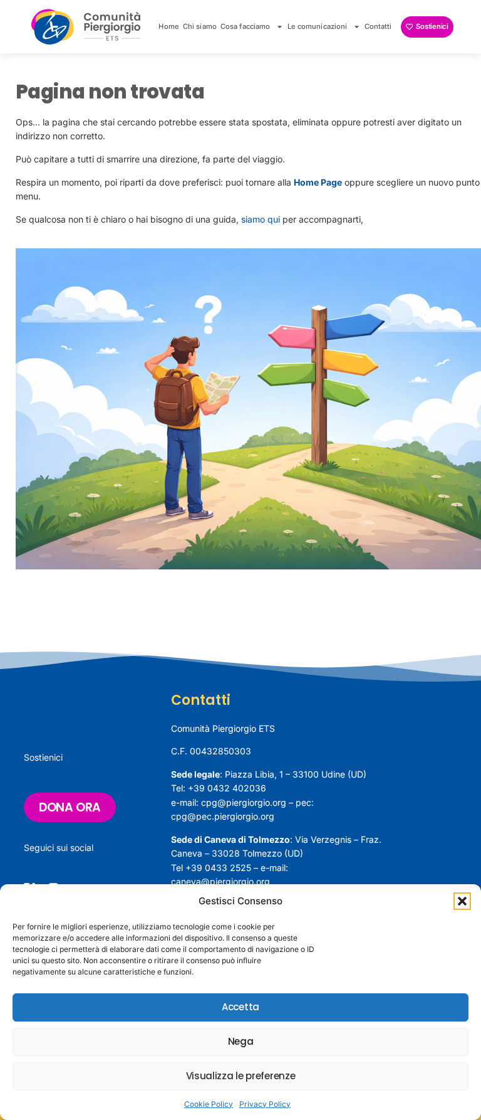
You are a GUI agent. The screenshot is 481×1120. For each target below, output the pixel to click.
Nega (241, 1041)
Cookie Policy (208, 1104)
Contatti (378, 26)
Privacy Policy (265, 1104)
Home (168, 26)
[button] (462, 901)
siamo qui (260, 219)
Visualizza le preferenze (241, 1075)
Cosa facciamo (245, 26)
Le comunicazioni (317, 26)
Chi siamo (200, 26)
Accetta (240, 1006)
